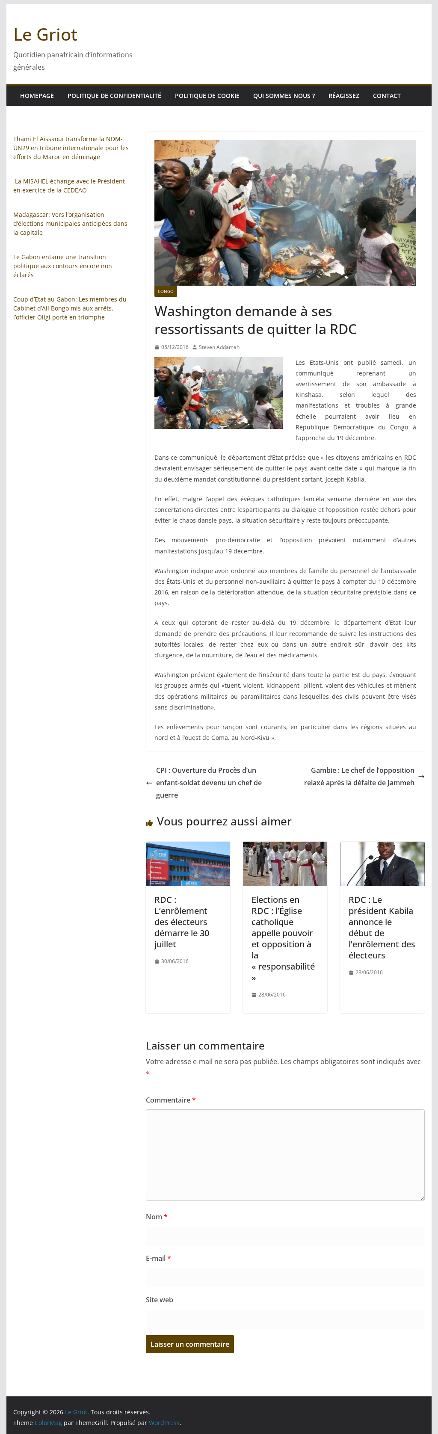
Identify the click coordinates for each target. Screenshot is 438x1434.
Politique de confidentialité (114, 96)
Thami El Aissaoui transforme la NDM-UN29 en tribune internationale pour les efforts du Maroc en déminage (71, 148)
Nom (157, 1216)
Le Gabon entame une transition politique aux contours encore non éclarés (62, 266)
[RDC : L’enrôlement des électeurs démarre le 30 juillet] (188, 847)
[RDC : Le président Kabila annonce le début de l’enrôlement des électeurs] (382, 847)
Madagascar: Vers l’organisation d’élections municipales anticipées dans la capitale (70, 223)
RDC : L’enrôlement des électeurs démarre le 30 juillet (181, 922)
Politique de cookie (207, 96)
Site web (159, 1299)
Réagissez (343, 96)
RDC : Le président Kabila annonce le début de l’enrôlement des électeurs (382, 927)
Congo (166, 291)
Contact (387, 96)
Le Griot (45, 34)
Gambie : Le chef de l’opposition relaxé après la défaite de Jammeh (359, 776)
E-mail (158, 1258)
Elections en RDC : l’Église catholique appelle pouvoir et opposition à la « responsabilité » (284, 938)
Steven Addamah (219, 347)
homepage (37, 96)
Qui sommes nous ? (284, 96)
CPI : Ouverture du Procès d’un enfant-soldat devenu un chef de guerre (209, 783)
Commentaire (171, 1100)
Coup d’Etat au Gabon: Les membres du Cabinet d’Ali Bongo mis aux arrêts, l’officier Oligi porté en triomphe (70, 308)
